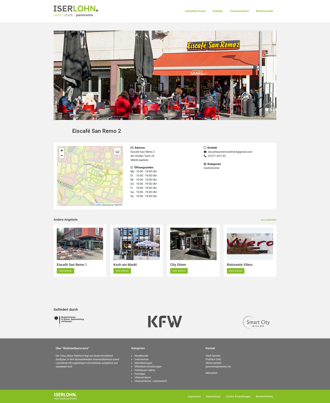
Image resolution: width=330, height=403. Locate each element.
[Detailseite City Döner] (193, 244)
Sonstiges (140, 373)
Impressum (194, 396)
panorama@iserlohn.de (218, 366)
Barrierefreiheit (264, 396)
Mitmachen (212, 373)
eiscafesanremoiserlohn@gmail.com (230, 151)
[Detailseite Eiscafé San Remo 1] (80, 244)
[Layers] (117, 151)
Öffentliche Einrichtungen (148, 366)
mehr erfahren (65, 271)
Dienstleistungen (143, 363)
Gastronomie (211, 168)
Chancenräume (239, 11)
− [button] (62, 155)
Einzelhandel (141, 355)
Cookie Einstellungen (238, 396)
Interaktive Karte (195, 11)
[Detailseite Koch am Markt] (136, 244)
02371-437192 (217, 156)
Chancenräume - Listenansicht (151, 381)
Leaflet (98, 204)
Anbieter (217, 11)
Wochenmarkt (264, 11)
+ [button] (62, 150)
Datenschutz (213, 396)
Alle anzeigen (268, 220)
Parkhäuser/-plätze (145, 370)
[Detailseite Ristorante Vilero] (250, 244)
